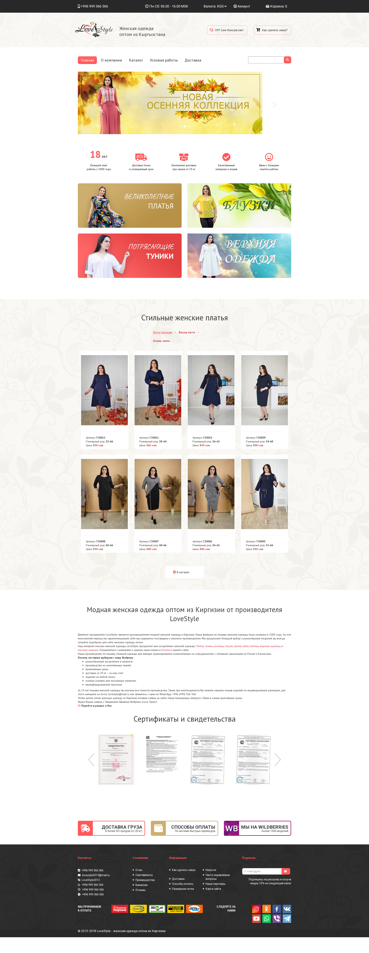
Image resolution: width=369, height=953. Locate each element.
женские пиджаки (88, 650)
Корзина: (278, 6)
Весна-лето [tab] (187, 332)
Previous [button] (91, 759)
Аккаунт (243, 6)
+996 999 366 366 (94, 6)
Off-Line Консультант (229, 30)
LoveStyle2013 (90, 880)
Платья (200, 646)
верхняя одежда (270, 646)
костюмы (219, 646)
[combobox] (266, 59)
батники (254, 646)
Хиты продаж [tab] (162, 332)
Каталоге (166, 650)
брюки (238, 646)
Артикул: (95, 437)
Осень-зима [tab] (161, 341)
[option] (116, 759)
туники (209, 646)
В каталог (182, 572)
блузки (229, 646)
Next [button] (278, 759)
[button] (94, 103)
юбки (246, 646)
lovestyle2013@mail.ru (95, 875)
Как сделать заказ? (274, 30)
